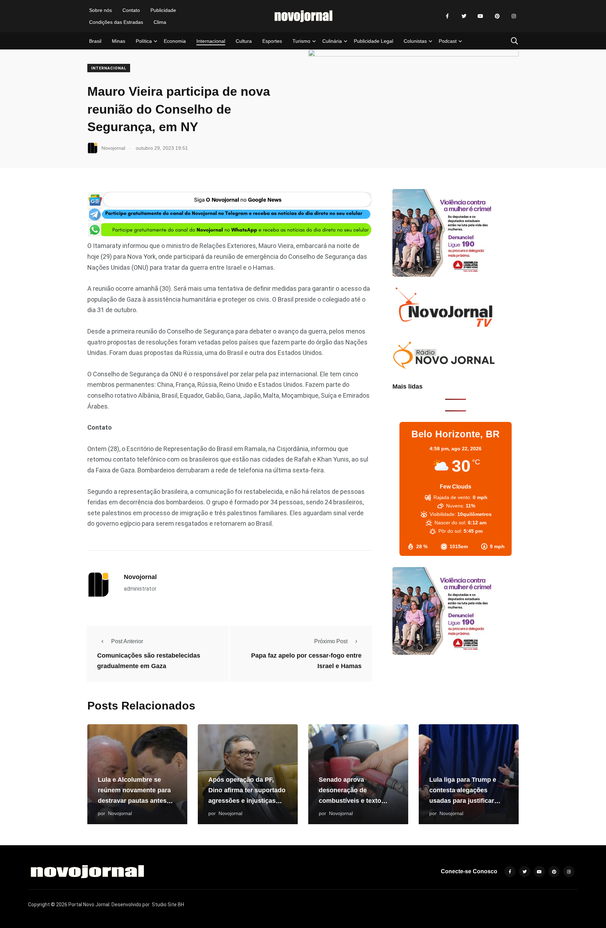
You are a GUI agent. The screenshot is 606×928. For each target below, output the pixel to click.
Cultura (244, 41)
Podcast (448, 41)
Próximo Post (331, 641)
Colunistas (415, 41)
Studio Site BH (168, 904)
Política (144, 41)
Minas (118, 41)
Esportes (272, 41)
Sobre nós (100, 10)
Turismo (301, 41)
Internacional (210, 41)
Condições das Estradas (116, 22)
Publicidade (163, 10)
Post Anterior (127, 641)
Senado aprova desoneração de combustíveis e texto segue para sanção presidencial (350, 800)
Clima (160, 22)
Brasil (95, 41)
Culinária (332, 41)
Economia (175, 41)
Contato (131, 10)
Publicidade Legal (373, 41)
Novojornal (140, 576)
